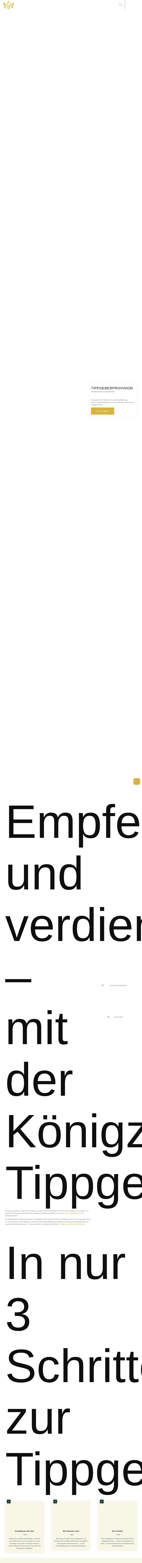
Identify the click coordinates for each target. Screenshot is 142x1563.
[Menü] (119, 4)
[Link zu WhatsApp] (137, 4)
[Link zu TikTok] (134, 4)
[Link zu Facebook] (131, 4)
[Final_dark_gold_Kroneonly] (8, 5)
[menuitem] (119, 4)
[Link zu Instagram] (128, 4)
